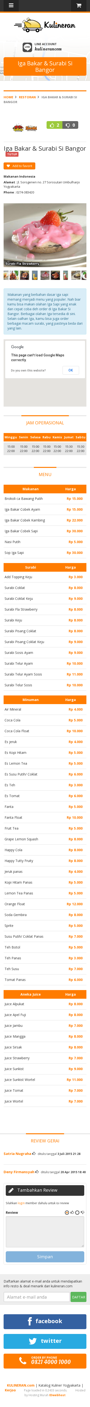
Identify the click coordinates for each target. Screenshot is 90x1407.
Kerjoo (10, 1390)
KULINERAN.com (21, 1385)
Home (8, 97)
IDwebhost (57, 1395)
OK (70, 370)
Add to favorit (22, 166)
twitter (50, 1341)
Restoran (27, 97)
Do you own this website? (28, 370)
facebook (48, 1321)
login (21, 1203)
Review (12, 1212)
